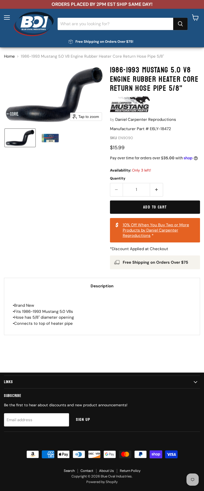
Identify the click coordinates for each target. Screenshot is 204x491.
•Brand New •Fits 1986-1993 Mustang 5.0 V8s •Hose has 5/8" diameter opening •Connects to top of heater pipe (43, 314)
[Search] (180, 24)
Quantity (117, 178)
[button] (20, 138)
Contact (86, 470)
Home (9, 56)
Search (69, 470)
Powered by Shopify (102, 482)
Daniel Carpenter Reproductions (145, 119)
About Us (106, 470)
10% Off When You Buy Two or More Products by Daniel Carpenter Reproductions (156, 230)
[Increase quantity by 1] (156, 189)
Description (102, 286)
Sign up (83, 419)
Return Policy (130, 470)
